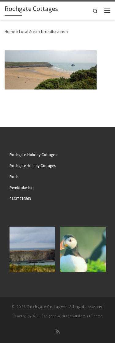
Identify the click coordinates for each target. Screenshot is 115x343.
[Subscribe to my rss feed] (58, 331)
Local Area (28, 31)
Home (10, 31)
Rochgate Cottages (46, 306)
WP (35, 316)
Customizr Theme (87, 316)
